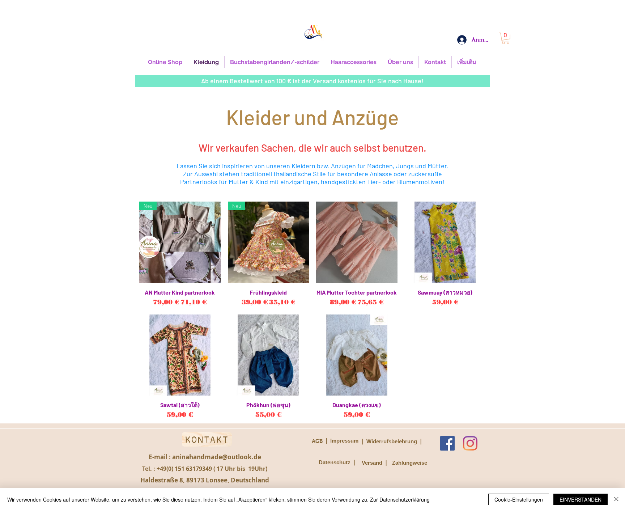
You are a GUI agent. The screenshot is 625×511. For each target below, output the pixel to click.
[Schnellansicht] (356, 242)
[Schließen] (616, 499)
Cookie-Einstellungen (518, 499)
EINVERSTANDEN (580, 499)
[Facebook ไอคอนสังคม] (447, 443)
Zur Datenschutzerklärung (400, 499)
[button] (506, 38)
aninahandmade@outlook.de (216, 457)
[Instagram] (470, 443)
